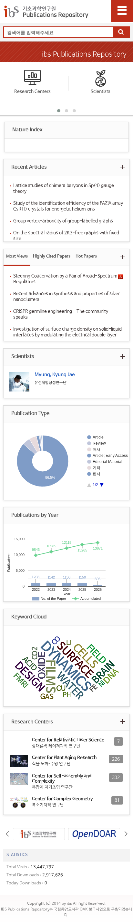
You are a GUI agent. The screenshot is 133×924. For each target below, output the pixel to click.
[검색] (121, 32)
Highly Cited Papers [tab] (51, 256)
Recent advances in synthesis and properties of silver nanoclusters (66, 296)
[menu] (122, 11)
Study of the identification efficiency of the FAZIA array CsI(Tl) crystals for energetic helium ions (68, 206)
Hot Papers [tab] (86, 256)
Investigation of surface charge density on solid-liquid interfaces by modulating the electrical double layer (67, 331)
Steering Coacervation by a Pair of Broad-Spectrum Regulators (65, 278)
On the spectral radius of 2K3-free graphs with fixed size (66, 235)
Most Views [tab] (17, 256)
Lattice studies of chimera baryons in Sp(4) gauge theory (63, 188)
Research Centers (32, 91)
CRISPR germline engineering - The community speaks (60, 314)
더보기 (122, 167)
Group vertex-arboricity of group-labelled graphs (63, 220)
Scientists (100, 91)
